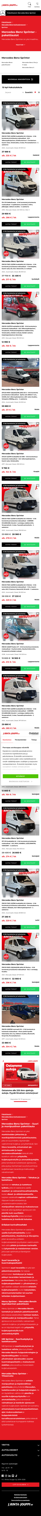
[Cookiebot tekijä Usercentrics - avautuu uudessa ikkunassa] (29, 733)
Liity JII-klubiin (19, 1484)
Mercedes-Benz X (28, 67)
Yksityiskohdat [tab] (20, 740)
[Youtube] (13, 1475)
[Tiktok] (16, 1475)
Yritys (5, 1445)
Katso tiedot (11, 162)
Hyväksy (20, 776)
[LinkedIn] (9, 1475)
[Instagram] (6, 1475)
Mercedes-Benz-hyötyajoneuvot (14, 25)
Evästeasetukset (20, 1498)
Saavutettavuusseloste (20, 1500)
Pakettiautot (6, 22)
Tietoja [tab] (34, 740)
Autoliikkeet (10, 1450)
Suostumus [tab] (7, 740)
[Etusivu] (9, 5)
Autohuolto (9, 1455)
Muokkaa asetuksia (19, 781)
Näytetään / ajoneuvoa (20, 1099)
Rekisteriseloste (20, 1495)
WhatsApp (31, 162)
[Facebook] (3, 1475)
